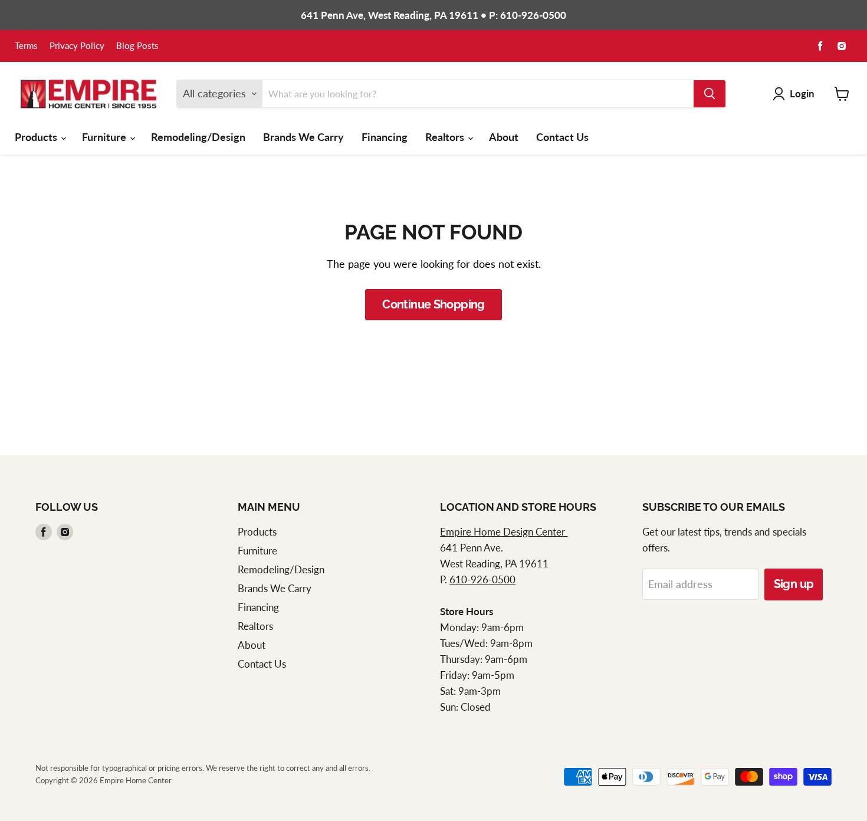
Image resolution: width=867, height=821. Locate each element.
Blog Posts (137, 46)
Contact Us (562, 136)
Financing (385, 136)
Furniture (105, 136)
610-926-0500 (482, 579)
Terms (26, 46)
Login (802, 93)
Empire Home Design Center (503, 532)
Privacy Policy (77, 46)
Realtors (446, 136)
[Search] (709, 93)
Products (37, 136)
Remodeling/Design (198, 136)
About (503, 136)
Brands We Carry (303, 136)
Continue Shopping (433, 304)
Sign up (794, 584)
